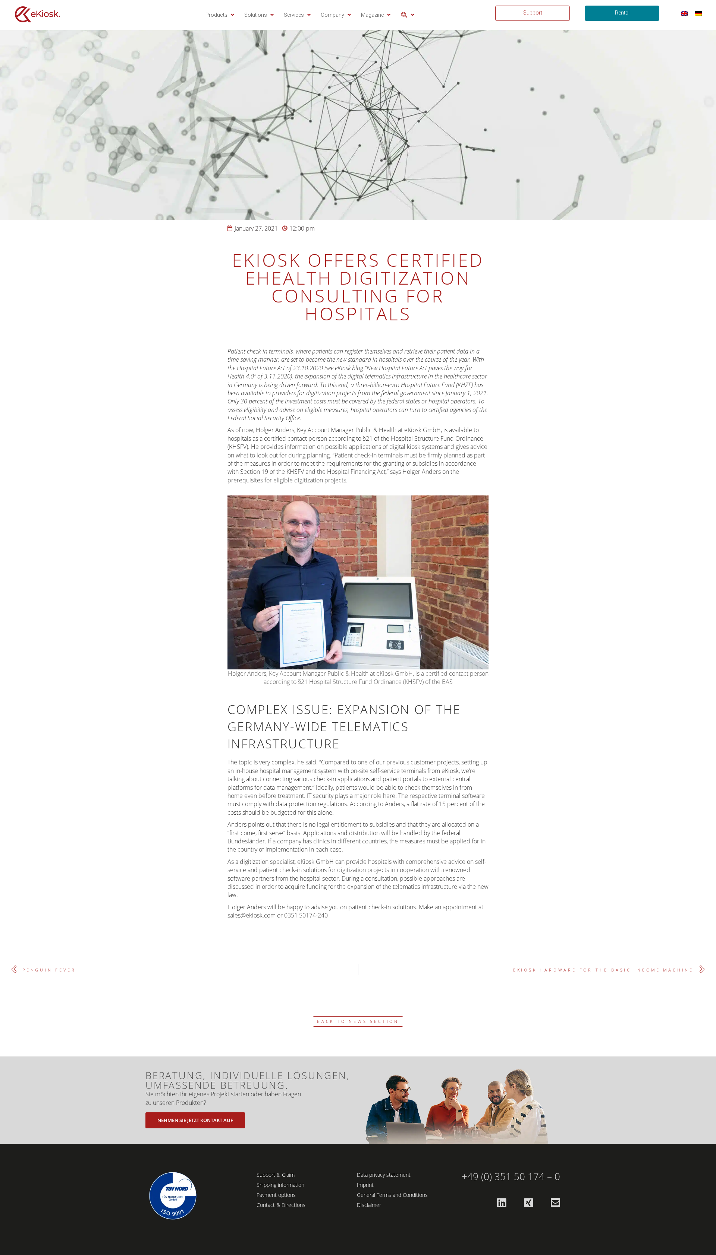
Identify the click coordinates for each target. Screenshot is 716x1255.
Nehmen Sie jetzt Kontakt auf (195, 1120)
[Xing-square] (528, 1202)
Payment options (276, 1194)
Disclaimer (369, 1204)
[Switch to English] (684, 13)
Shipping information (280, 1184)
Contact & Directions (281, 1204)
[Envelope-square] (555, 1202)
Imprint (365, 1184)
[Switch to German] (698, 13)
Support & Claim (276, 1174)
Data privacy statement (384, 1174)
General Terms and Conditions (392, 1194)
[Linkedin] (501, 1202)
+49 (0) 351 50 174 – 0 (511, 1176)
